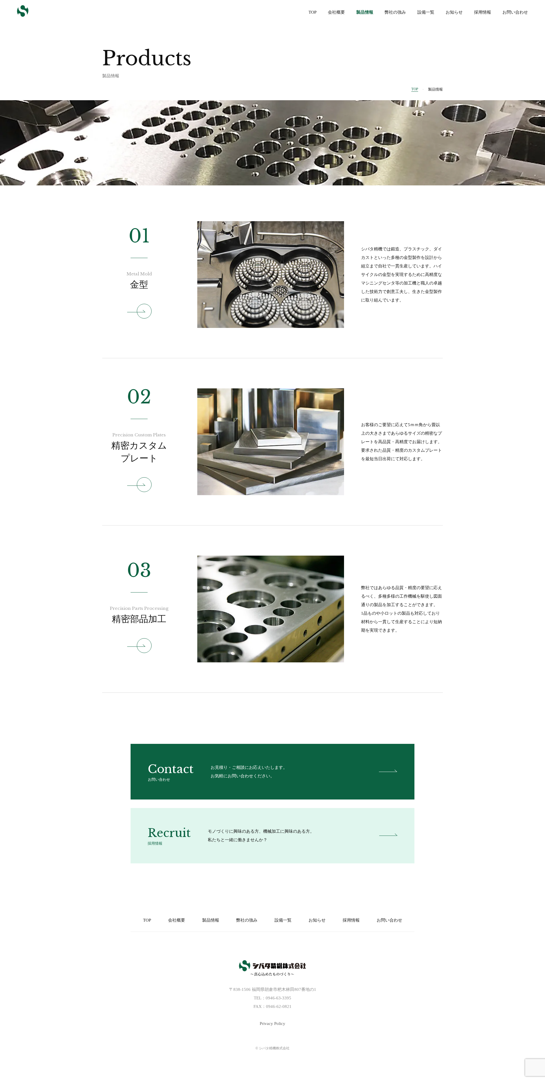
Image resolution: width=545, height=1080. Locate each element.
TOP (414, 89)
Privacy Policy (272, 1023)
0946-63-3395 (278, 998)
